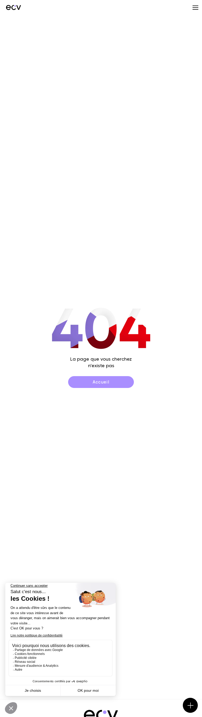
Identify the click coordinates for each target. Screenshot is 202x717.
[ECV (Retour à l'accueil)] (13, 7)
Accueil (101, 382)
